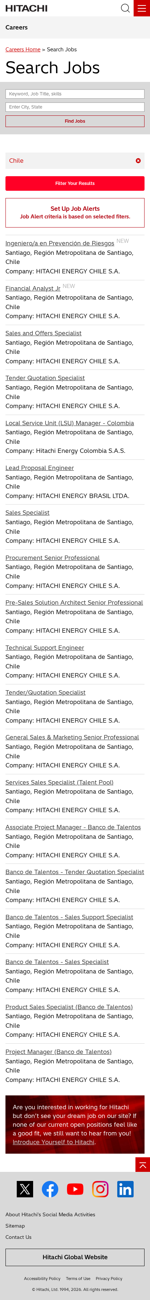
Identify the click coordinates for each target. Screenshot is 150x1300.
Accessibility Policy (42, 1278)
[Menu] (142, 8)
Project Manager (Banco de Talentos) (58, 1051)
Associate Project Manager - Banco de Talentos (73, 827)
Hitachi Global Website (75, 1257)
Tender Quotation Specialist (45, 378)
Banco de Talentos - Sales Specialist (57, 961)
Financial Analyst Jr (32, 288)
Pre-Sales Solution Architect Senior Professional (74, 602)
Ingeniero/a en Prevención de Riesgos (59, 243)
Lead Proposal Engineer (39, 467)
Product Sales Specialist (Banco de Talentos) (69, 1007)
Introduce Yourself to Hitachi (53, 1142)
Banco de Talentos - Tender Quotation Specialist (74, 872)
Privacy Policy (109, 1278)
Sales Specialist (27, 512)
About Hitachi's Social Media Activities (50, 1214)
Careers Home (22, 49)
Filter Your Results (75, 183)
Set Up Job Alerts (75, 212)
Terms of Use (78, 1278)
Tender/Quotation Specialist (45, 692)
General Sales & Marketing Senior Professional (72, 737)
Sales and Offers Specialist (43, 333)
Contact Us (18, 1237)
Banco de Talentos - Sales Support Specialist (69, 917)
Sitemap (15, 1226)
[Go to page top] (142, 1164)
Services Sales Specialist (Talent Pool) (59, 782)
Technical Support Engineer (44, 647)
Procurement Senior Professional (52, 557)
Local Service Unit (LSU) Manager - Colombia (69, 423)
